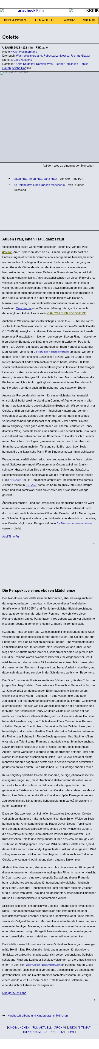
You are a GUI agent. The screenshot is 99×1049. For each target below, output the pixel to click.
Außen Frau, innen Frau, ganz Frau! (35, 178)
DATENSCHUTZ (53, 1032)
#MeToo (7, 252)
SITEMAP (89, 20)
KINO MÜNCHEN (15, 20)
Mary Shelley (23, 308)
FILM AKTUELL (44, 20)
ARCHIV (69, 20)
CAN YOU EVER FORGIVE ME (66, 313)
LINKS (72, 1027)
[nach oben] (94, 543)
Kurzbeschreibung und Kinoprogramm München (38, 1015)
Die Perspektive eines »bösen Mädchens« (39, 185)
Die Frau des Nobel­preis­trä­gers (51, 351)
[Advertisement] (37, 213)
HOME (71, 1032)
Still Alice (15, 480)
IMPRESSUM (32, 1032)
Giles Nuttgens (23, 59)
